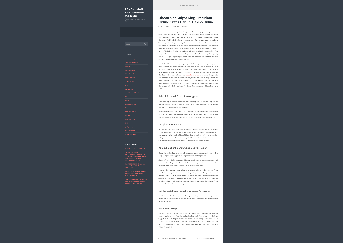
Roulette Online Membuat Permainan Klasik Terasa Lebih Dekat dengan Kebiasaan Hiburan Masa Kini (136, 181)
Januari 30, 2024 (164, 26)
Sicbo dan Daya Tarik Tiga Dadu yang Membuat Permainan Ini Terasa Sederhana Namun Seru (135, 173)
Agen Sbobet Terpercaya (132, 59)
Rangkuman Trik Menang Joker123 (134, 12)
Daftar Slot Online (130, 74)
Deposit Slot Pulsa (130, 77)
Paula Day (176, 26)
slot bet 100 (128, 100)
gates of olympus (130, 81)
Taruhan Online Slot (130, 134)
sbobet (127, 85)
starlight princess (130, 130)
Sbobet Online (129, 89)
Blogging (127, 66)
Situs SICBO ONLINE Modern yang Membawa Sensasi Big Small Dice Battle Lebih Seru (135, 166)
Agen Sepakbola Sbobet (131, 62)
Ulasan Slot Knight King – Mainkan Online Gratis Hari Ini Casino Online (186, 20)
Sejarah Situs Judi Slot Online (133, 93)
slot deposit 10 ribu (130, 104)
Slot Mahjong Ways (130, 119)
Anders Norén (208, 238)
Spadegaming (129, 127)
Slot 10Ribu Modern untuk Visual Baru (136, 149)
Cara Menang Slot (130, 70)
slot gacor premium (130, 111)
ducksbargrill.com (192, 75)
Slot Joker (128, 115)
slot (126, 96)
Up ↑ (216, 238)
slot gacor (128, 108)
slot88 (127, 123)
